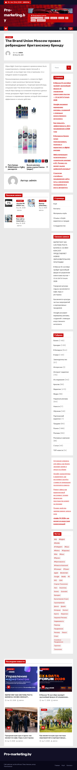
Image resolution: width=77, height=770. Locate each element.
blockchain (64, 573)
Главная (57, 765)
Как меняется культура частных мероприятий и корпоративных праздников (53, 738)
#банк (67, 547)
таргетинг (57, 646)
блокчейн (64, 591)
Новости (56, 406)
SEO (67, 18)
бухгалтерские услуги (61, 599)
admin (20, 53)
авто (55, 588)
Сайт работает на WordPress (13, 764)
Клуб (55, 204)
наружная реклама (60, 618)
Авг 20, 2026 (12, 700)
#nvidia (57, 543)
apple (56, 573)
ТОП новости (58, 450)
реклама (61, 18)
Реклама (56, 433)
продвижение (41, 20)
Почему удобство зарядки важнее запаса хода (62, 511)
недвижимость (59, 621)
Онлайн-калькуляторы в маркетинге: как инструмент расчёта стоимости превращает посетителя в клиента (62, 479)
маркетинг (54, 18)
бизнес (47, 18)
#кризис (57, 558)
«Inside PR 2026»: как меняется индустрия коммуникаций (61, 521)
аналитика (62, 588)
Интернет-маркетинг (61, 372)
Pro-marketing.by (14, 15)
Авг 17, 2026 (46, 700)
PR (69, 577)
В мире (56, 355)
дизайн (63, 606)
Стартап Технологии (61, 584)
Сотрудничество (59, 226)
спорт (56, 636)
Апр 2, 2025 (43, 208)
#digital (62, 539)
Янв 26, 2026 (21, 208)
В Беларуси (57, 350)
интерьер (57, 610)
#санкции (57, 569)
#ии (55, 554)
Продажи (56, 424)
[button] (65, 28)
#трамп (66, 569)
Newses (28, 764)
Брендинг (9, 37)
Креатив (56, 384)
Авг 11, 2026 (11, 741)
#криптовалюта (59, 562)
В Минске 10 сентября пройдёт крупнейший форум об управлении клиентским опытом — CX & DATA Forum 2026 (62, 91)
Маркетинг (57, 389)
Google (56, 577)
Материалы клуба (60, 213)
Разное (56, 428)
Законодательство (60, 359)
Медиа (55, 394)
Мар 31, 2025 (20, 223)
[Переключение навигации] (60, 28)
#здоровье (65, 551)
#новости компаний (37, 18)
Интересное (57, 367)
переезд (57, 625)
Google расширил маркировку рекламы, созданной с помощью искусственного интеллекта (61, 318)
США (60, 580)
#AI (55, 539)
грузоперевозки (59, 603)
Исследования (58, 380)
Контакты (56, 208)
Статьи (56, 445)
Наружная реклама (60, 399)
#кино (62, 554)
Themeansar (8, 766)
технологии (58, 649)
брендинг (57, 595)
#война (57, 551)
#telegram (58, 547)
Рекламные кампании (61, 438)
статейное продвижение (58, 641)
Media (63, 577)
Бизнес (56, 340)
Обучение (57, 411)
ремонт (33, 20)
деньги (56, 606)
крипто (56, 614)
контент (65, 610)
